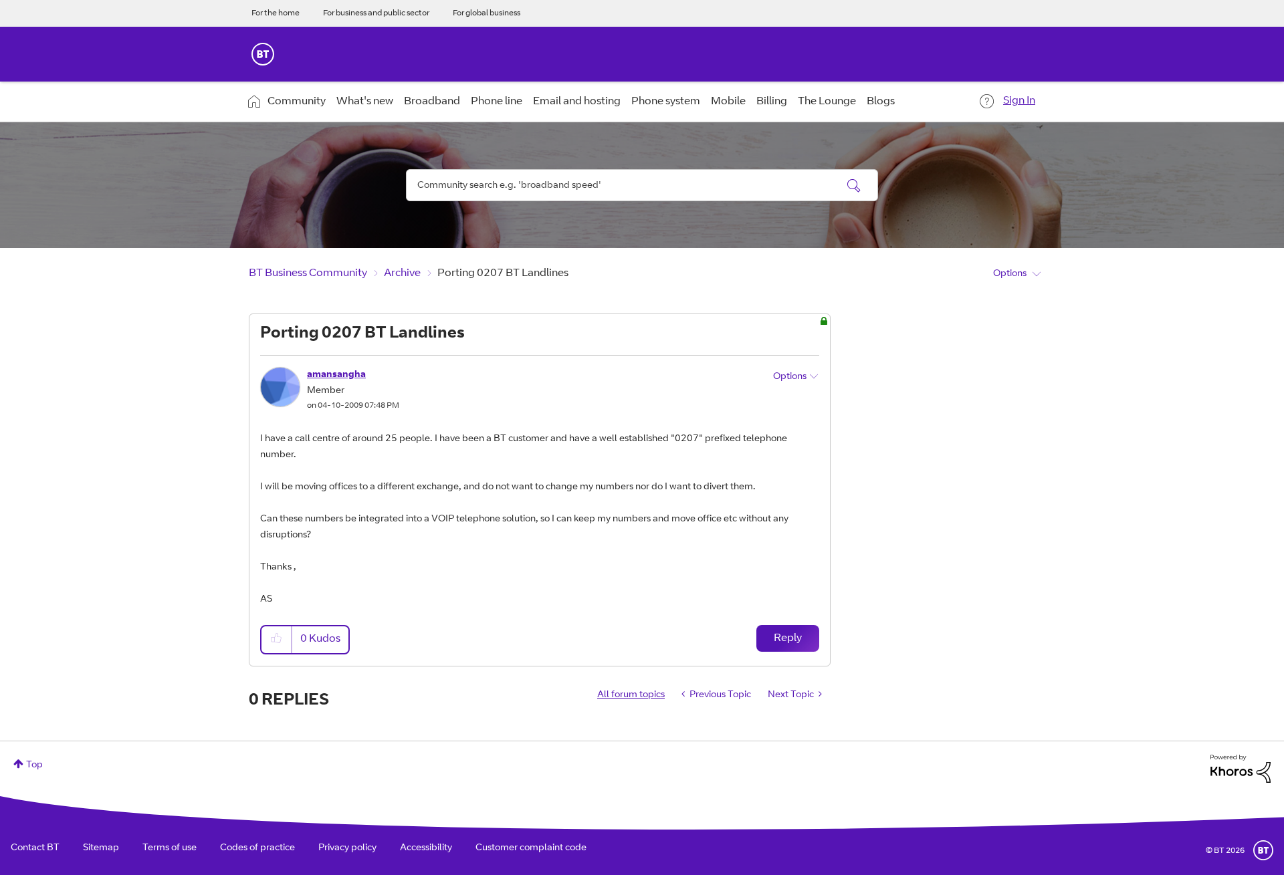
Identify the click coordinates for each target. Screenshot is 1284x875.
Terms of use (169, 848)
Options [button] (1010, 274)
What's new (364, 101)
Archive (402, 273)
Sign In (1019, 101)
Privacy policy (347, 848)
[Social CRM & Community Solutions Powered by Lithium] (1240, 769)
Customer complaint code (530, 848)
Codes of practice (257, 848)
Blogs (881, 101)
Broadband (432, 101)
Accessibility (426, 848)
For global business (486, 13)
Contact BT (35, 848)
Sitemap (101, 848)
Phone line (496, 101)
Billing (771, 101)
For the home (275, 13)
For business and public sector (376, 13)
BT (1263, 850)
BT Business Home (262, 54)
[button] (276, 639)
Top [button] (34, 765)
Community (297, 101)
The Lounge (827, 101)
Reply (788, 638)
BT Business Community (308, 273)
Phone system (665, 101)
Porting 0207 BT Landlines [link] (502, 273)
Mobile (728, 101)
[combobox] (642, 185)
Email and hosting (577, 101)
